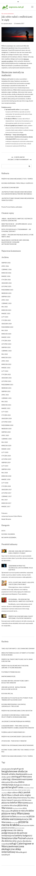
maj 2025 (5, 307)
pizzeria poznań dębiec (27, 825)
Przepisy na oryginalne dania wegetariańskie (18, 745)
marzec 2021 (6, 408)
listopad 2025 (6, 286)
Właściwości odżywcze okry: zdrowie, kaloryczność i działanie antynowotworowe (15, 242)
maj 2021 (5, 401)
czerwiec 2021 (7, 398)
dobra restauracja (13, 783)
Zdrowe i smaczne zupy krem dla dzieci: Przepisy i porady (20, 552)
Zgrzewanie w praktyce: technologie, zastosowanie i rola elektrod (20, 568)
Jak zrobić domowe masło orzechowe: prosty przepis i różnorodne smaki (15, 716)
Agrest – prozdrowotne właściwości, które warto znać (17, 236)
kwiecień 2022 (6, 364)
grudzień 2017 (7, 489)
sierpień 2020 (6, 432)
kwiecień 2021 (6, 405)
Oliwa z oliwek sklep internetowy (14, 798)
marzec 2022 (6, 367)
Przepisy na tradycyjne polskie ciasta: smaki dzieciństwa (17, 660)
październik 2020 (7, 425)
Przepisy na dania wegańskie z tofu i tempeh (17, 179)
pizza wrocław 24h (22, 816)
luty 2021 (5, 412)
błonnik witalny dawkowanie (14, 774)
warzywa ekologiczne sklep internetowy (13, 849)
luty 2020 (5, 452)
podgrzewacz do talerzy (12, 830)
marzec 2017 (6, 506)
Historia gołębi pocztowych (14, 125)
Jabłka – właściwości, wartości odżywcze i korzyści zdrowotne (17, 219)
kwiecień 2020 (6, 445)
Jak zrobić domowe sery (10, 187)
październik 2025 (7, 290)
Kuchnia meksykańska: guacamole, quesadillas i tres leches (14, 705)
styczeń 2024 (6, 340)
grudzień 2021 (7, 378)
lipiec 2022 (5, 361)
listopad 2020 (6, 422)
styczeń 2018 (6, 486)
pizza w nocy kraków (23, 810)
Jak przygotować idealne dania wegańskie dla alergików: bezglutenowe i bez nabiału (17, 193)
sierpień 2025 (6, 296)
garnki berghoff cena (12, 787)
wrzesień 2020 (6, 428)
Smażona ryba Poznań (14, 838)
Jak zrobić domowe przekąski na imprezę (16, 721)
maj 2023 (5, 354)
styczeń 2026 (6, 279)
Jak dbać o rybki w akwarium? (18, 159)
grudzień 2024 (7, 323)
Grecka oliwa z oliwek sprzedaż (18, 790)
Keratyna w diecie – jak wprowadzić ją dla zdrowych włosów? (17, 225)
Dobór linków (19, 157)
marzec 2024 (6, 337)
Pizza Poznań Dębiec (17, 808)
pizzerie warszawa (19, 828)
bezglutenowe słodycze (15, 771)
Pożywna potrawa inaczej (11, 672)
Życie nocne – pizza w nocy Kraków (14, 741)
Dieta (3, 531)
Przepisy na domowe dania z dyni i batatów (17, 710)
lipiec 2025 (5, 300)
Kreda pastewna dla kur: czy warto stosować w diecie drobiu (18, 654)
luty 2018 (5, 483)
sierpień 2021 (6, 391)
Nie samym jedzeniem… (9, 537)
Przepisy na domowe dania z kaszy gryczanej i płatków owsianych (20, 617)
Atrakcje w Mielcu (11, 118)
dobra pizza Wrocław (10, 782)
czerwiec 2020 (7, 439)
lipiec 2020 (5, 435)
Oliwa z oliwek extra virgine (18, 795)
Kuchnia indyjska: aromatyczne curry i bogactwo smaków (15, 682)
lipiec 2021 (5, 395)
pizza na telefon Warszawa (15, 802)
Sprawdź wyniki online (12, 109)
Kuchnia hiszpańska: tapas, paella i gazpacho (17, 183)
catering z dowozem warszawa (17, 779)
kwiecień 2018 (6, 476)
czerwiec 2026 (7, 269)
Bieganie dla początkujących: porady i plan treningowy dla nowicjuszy (17, 699)
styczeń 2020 (6, 456)
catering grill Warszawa (21, 776)
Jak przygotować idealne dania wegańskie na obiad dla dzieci (18, 199)
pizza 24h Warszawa (24, 800)
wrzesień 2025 (6, 293)
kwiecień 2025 (6, 310)
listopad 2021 (6, 381)
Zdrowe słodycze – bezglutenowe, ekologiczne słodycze (14, 688)
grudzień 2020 (7, 418)
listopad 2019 (6, 459)
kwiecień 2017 (6, 503)
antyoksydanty (6, 769)
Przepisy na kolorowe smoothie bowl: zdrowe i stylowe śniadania (15, 666)
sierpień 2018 (6, 469)
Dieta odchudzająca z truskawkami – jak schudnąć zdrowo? (16, 230)
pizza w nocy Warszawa (16, 813)
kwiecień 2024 (6, 334)
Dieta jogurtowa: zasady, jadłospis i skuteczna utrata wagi (21, 583)
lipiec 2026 (5, 266)
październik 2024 (7, 327)
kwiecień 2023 (6, 357)
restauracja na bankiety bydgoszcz (17, 835)
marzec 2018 (6, 479)
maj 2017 (5, 500)
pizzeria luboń (14, 822)
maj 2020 (5, 442)
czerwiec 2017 (7, 496)
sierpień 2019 (6, 462)
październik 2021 (7, 384)
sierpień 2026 (6, 263)
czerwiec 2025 (7, 303)
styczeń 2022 (6, 374)
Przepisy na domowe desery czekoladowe (16, 736)
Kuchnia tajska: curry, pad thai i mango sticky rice (18, 751)
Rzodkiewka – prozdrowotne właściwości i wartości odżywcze (20, 600)
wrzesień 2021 (6, 388)
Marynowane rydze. (9, 676)
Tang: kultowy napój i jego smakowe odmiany (18, 648)
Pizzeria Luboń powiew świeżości (13, 732)
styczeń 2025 (6, 320)
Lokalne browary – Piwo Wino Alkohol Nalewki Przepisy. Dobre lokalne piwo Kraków (18, 727)
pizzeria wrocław (8, 828)
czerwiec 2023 (7, 351)
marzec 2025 (6, 313)
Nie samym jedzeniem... (8, 13)
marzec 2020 (6, 449)
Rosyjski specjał (7, 693)
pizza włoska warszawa (18, 817)
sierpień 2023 (6, 347)
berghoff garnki (17, 769)
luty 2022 (5, 371)
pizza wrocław (9, 816)
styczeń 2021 (6, 415)
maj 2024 (5, 330)
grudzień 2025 (7, 283)
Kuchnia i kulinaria (8, 534)
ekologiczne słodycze (21, 785)
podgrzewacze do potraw (14, 832)
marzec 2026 (6, 276)
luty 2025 (5, 317)
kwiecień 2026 (6, 273)
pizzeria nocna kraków (15, 823)
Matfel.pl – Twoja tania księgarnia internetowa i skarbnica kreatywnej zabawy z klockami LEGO (19, 137)
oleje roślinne (12, 792)
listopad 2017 (6, 493)
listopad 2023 (6, 344)
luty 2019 (5, 466)
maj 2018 (5, 472)
